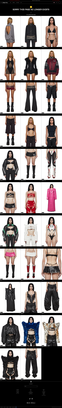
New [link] (10, 2)
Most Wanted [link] (17, 2)
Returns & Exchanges (30, 392)
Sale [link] (21, 2)
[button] (14, 0)
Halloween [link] (14, 2)
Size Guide (44, 392)
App (43, 394)
